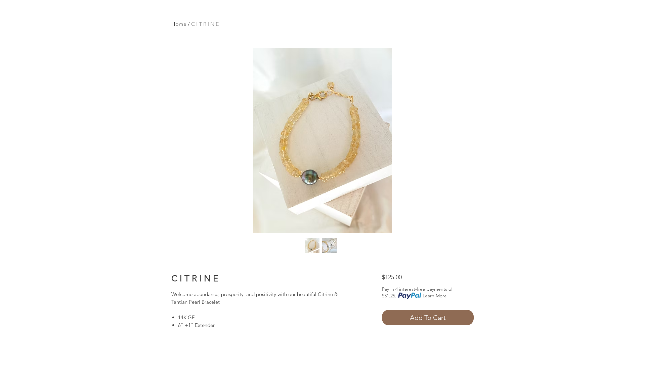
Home (178, 24)
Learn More (435, 296)
